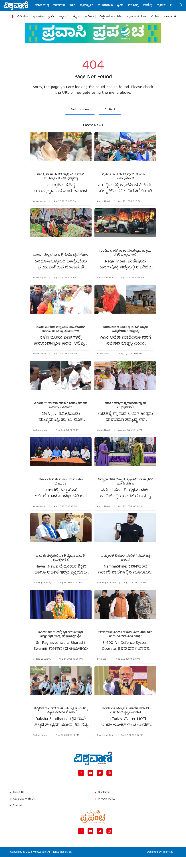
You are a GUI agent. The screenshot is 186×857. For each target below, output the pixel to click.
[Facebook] (81, 773)
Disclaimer (104, 792)
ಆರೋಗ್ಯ (133, 5)
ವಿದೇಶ (155, 16)
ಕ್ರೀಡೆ (120, 5)
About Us (18, 792)
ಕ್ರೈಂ (76, 16)
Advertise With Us (24, 799)
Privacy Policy (106, 799)
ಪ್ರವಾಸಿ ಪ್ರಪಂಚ (136, 16)
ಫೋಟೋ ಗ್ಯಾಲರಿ (43, 16)
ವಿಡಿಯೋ (22, 16)
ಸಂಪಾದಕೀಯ (172, 16)
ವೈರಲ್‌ (161, 5)
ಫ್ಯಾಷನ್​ (63, 16)
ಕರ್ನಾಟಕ (59, 5)
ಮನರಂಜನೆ (105, 5)
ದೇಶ (72, 5)
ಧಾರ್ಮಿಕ (89, 16)
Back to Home (79, 109)
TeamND (168, 852)
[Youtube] (90, 773)
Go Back (110, 109)
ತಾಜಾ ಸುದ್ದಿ (42, 5)
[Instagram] (109, 773)
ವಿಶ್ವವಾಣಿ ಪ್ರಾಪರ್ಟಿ (110, 16)
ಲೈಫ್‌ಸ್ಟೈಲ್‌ (87, 5)
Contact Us (20, 805)
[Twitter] (100, 773)
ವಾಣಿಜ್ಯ (147, 5)
